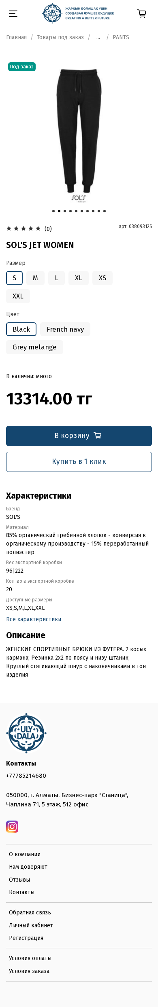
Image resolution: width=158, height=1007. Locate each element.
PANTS (121, 37)
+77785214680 (26, 775)
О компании (25, 854)
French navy (65, 329)
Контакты (21, 892)
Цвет (12, 314)
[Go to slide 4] (70, 211)
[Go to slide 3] (65, 211)
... (98, 37)
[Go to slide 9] (99, 211)
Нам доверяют (28, 866)
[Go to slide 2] (59, 211)
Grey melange (35, 347)
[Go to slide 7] (87, 211)
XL (78, 278)
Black (21, 329)
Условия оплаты (30, 958)
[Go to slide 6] (82, 211)
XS (102, 278)
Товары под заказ (60, 37)
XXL (18, 296)
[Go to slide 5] (76, 211)
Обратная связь (30, 912)
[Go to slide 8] (93, 211)
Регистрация (26, 938)
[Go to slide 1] (53, 211)
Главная (16, 37)
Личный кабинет (31, 925)
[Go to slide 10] (104, 211)
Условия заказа (29, 971)
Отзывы (19, 879)
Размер (16, 263)
